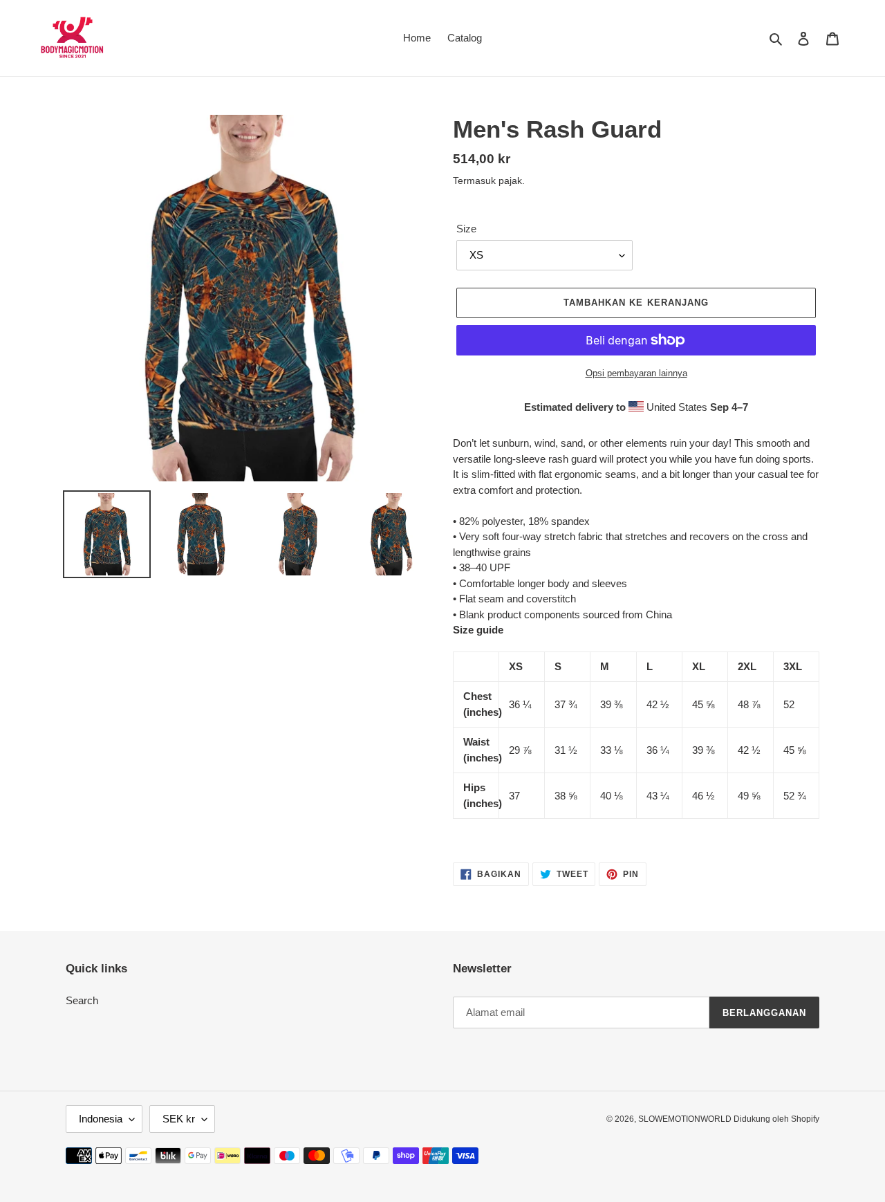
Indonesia (100, 1119)
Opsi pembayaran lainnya (636, 373)
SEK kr (178, 1119)
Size (466, 228)
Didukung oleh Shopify (776, 1119)
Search (82, 1000)
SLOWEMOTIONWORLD (686, 1119)
